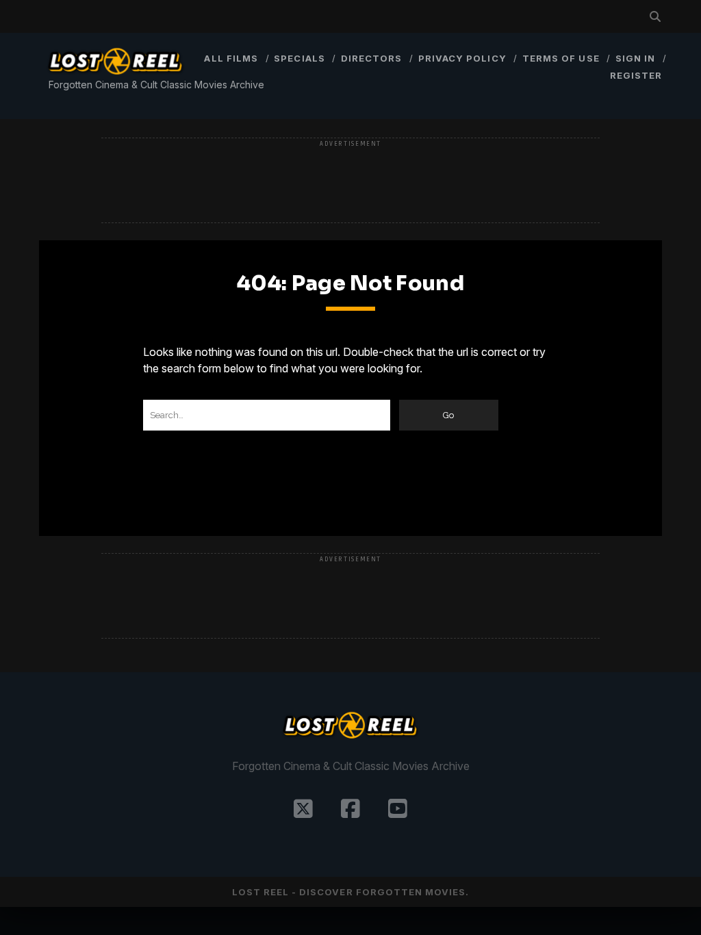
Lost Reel (260, 891)
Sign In (635, 58)
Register (636, 75)
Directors (371, 58)
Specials (299, 58)
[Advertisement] (350, 181)
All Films (230, 58)
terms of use (561, 58)
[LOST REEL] (115, 76)
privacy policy (462, 58)
